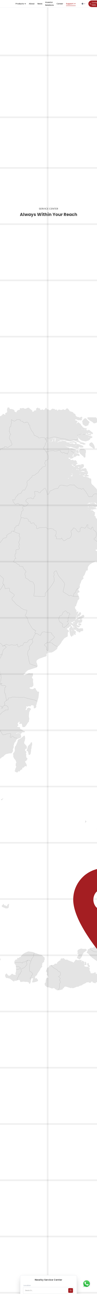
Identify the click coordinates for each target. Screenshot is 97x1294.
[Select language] (83, 4)
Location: (27, 1285)
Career (60, 3)
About (32, 3)
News (39, 3)
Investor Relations (49, 3)
